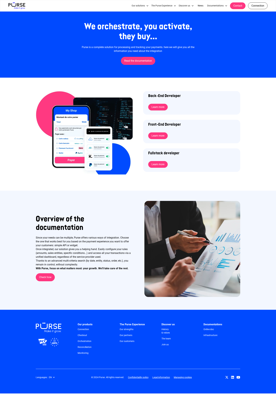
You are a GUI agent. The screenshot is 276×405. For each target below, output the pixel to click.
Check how (45, 277)
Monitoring (83, 353)
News (200, 5)
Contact (237, 5)
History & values (165, 331)
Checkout (82, 335)
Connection (83, 329)
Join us (165, 344)
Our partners (126, 335)
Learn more (158, 107)
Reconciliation (85, 347)
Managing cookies (183, 377)
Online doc (208, 329)
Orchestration (84, 341)
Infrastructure (210, 335)
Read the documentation (138, 60)
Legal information (161, 377)
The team (166, 338)
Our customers (127, 341)
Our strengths (126, 329)
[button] (47, 377)
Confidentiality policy (138, 377)
